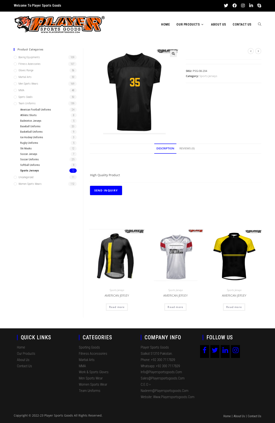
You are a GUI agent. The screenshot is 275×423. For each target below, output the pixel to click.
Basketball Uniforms (31, 131)
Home (21, 347)
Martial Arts (25, 77)
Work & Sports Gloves (93, 372)
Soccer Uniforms (29, 159)
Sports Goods (25, 97)
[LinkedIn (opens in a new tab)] (251, 5)
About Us (23, 360)
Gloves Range (25, 70)
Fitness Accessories (29, 63)
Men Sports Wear (91, 378)
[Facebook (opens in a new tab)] (234, 5)
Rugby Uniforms (29, 142)
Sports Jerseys (208, 76)
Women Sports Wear (93, 384)
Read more (117, 307)
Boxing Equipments (29, 57)
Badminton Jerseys (30, 120)
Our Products (26, 354)
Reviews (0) (187, 148)
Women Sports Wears (30, 183)
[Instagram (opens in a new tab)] (243, 5)
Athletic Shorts (28, 115)
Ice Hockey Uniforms (31, 137)
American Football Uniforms (35, 109)
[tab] (165, 148)
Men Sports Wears (28, 83)
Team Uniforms (27, 103)
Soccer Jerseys (28, 154)
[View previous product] (251, 51)
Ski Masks (26, 148)
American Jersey (117, 295)
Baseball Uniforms (30, 126)
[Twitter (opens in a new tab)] (226, 5)
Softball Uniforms (30, 165)
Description (165, 148)
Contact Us (24, 366)
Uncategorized (26, 177)
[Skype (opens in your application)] (258, 5)
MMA (21, 90)
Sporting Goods (89, 347)
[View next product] (258, 51)
